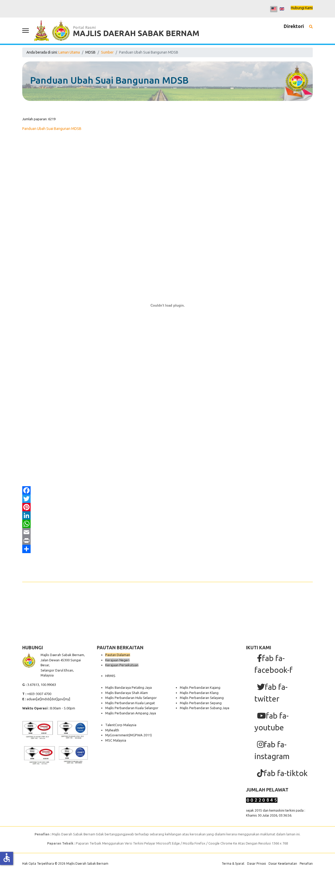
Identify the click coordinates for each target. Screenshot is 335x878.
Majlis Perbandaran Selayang (202, 697)
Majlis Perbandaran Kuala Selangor (131, 708)
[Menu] (25, 30)
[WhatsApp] (167, 524)
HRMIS (110, 676)
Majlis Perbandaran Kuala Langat (130, 703)
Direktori (294, 26)
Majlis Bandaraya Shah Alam (126, 693)
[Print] (167, 540)
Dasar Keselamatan (283, 863)
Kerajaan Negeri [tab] (117, 660)
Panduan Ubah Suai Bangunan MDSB (51, 129)
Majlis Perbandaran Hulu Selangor (131, 697)
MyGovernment (117, 735)
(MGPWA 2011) (140, 735)
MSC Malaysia (115, 740)
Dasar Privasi (256, 863)
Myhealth (112, 730)
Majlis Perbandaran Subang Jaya (204, 708)
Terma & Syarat (233, 863)
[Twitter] (167, 499)
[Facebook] (167, 490)
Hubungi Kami (302, 8)
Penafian (306, 863)
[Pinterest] (167, 507)
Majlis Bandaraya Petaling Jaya (128, 687)
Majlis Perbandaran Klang (199, 693)
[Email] (167, 532)
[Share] (167, 549)
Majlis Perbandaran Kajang (200, 687)
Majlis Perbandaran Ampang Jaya (130, 713)
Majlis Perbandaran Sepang (201, 703)
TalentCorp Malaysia (120, 725)
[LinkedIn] (167, 515)
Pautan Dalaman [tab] (117, 655)
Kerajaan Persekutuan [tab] (121, 665)
